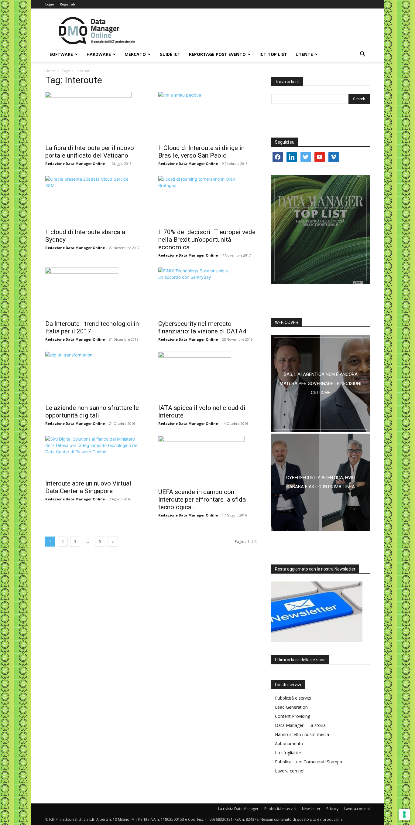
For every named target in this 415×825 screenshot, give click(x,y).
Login (49, 4)
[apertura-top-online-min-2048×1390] (320, 229)
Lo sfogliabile (288, 752)
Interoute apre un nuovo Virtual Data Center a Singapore (88, 487)
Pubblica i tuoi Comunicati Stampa (308, 762)
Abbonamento (289, 743)
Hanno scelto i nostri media (302, 734)
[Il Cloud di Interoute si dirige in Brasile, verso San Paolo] (207, 116)
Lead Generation (291, 707)
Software (61, 54)
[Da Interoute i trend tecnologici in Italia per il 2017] (94, 292)
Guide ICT (169, 54)
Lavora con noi (289, 771)
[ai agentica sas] (320, 383)
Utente (304, 54)
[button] (362, 55)
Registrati (67, 4)
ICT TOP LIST (273, 54)
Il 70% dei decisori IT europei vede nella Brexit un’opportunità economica (207, 239)
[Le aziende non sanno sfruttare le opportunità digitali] (94, 376)
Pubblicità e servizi (293, 698)
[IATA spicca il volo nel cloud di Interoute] (207, 376)
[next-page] (113, 542)
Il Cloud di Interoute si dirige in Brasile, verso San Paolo (201, 151)
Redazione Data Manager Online (75, 163)
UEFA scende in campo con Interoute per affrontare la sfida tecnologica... (202, 499)
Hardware (99, 54)
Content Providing (292, 716)
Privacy (332, 808)
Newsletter (311, 808)
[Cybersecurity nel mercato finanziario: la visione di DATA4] (207, 292)
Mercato (135, 54)
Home (50, 70)
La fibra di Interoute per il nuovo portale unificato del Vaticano (89, 151)
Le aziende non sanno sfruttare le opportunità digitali (92, 411)
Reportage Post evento (217, 54)
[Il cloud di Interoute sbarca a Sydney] (94, 200)
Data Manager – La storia (300, 725)
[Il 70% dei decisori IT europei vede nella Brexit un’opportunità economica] (207, 200)
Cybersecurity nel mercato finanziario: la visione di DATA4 (202, 327)
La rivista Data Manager (238, 808)
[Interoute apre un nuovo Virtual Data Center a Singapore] (94, 456)
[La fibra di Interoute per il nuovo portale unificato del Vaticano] (94, 116)
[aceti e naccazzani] (320, 482)
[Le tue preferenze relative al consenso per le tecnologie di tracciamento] (404, 814)
